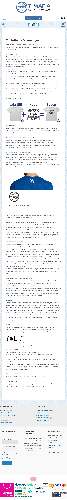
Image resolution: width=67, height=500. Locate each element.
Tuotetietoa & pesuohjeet (44, 418)
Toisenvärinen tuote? (43, 415)
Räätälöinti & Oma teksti (44, 410)
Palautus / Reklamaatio (8, 418)
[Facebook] (62, 18)
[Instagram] (64, 18)
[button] (33, 18)
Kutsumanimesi (7, 439)
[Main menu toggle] (5, 18)
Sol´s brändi (40, 413)
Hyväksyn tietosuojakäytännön (8, 458)
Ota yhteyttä (4, 420)
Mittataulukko (5, 413)
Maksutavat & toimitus (8, 410)
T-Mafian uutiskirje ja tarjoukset (10, 453)
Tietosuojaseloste (6, 422)
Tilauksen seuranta (42, 420)
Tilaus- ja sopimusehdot (8, 415)
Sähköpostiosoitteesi (8, 446)
